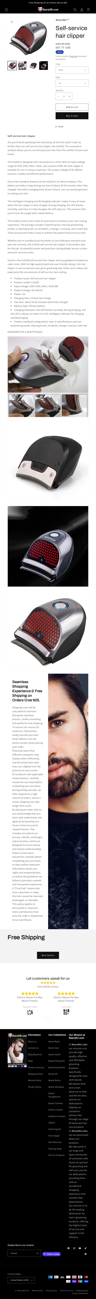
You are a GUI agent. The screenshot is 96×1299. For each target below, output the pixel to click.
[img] (48, 983)
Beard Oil (52, 1073)
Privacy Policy (34, 1086)
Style (58, 77)
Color (58, 64)
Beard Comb (54, 1054)
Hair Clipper (54, 1135)
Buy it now (72, 115)
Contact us (33, 1047)
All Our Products (56, 1155)
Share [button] (61, 126)
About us (32, 1041)
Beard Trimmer (55, 1103)
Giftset (51, 1122)
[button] (6, 9)
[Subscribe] (37, 1253)
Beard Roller (54, 1080)
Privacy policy (51, 1290)
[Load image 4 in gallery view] (43, 65)
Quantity (59, 90)
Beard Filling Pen (56, 1060)
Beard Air (25, 1290)
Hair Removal (54, 1142)
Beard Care (53, 1047)
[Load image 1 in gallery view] (12, 65)
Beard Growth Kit (56, 1067)
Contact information (80, 1293)
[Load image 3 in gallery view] (33, 65)
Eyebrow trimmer (56, 1116)
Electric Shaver (55, 1109)
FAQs (30, 1060)
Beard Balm (54, 1041)
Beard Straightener (54, 1095)
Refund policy (37, 1290)
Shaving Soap (55, 1148)
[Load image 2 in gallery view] (22, 65)
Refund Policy (34, 1080)
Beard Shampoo (56, 1086)
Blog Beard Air (35, 1054)
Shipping (73, 56)
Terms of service (66, 1290)
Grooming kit (54, 1129)
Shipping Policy (35, 1073)
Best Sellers (48, 955)
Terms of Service (36, 1067)
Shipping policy (82, 1290)
